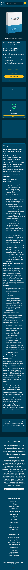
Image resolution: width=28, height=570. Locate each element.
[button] (13, 568)
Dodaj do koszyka (14, 69)
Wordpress (20, 38)
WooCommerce (13, 38)
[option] (14, 22)
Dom (4, 42)
